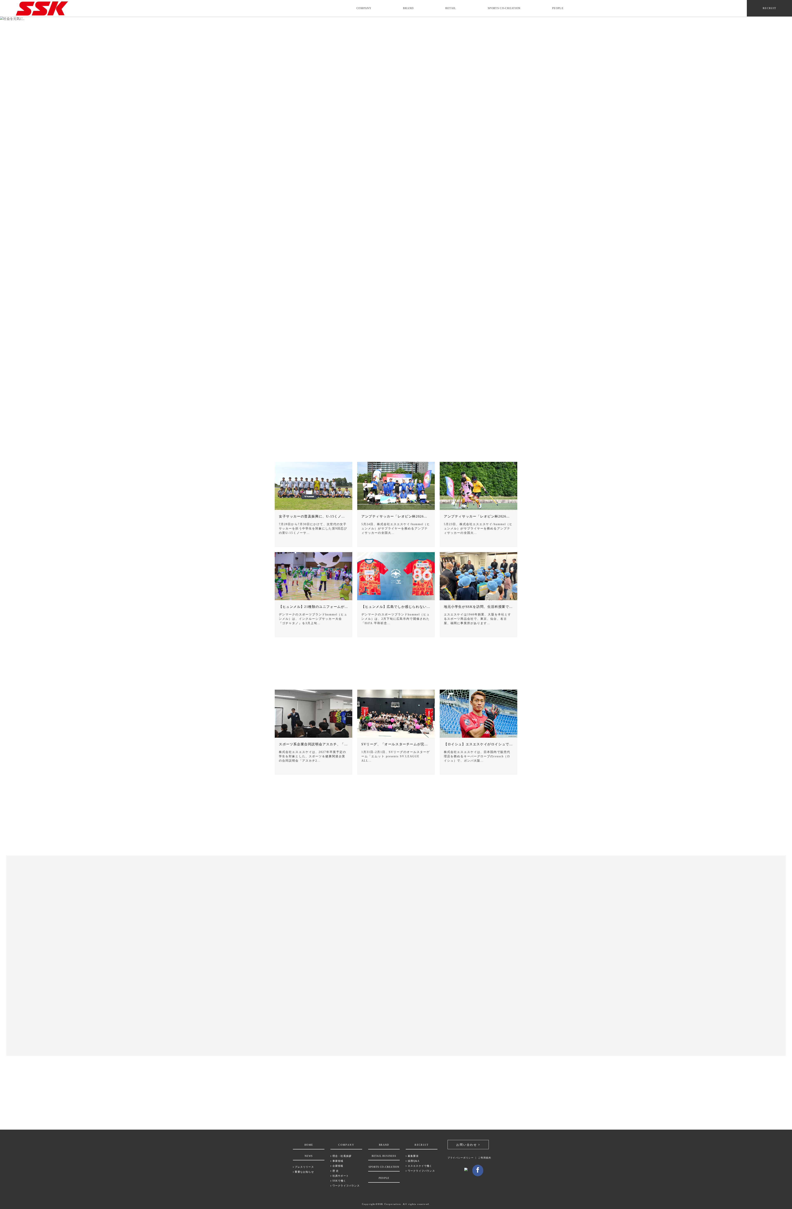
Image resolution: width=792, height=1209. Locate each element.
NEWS (309, 1156)
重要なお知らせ (304, 1171)
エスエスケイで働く (419, 1165)
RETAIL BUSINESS (384, 1156)
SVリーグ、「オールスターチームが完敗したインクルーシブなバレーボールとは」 (429, 744)
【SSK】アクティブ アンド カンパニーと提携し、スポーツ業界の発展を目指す (177, 896)
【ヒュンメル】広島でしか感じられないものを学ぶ (403, 606)
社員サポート (340, 1175)
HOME (308, 1144)
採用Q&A (413, 1161)
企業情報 (337, 1165)
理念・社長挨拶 (341, 1156)
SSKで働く (339, 1180)
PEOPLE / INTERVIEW (396, 679)
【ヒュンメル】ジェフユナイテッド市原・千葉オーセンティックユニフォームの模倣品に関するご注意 (195, 1019)
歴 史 (335, 1170)
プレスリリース (304, 1166)
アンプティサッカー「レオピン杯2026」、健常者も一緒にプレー (497, 516)
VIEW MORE (394, 652)
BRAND (408, 8)
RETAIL (450, 8)
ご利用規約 (484, 1157)
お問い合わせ (467, 1144)
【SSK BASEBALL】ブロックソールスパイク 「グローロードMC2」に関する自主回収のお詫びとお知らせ (200, 985)
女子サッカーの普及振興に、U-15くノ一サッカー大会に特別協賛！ (334, 516)
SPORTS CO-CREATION (504, 8)
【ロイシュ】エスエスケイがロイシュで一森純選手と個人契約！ (496, 744)
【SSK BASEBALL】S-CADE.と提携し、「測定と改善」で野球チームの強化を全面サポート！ (190, 913)
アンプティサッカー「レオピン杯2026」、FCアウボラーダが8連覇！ (417, 516)
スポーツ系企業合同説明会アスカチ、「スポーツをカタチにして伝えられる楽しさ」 (348, 744)
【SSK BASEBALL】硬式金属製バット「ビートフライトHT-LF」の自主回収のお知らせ (184, 1002)
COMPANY (363, 8)
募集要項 (412, 1156)
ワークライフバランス (345, 1185)
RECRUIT (769, 8)
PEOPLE (557, 8)
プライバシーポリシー (461, 1157)
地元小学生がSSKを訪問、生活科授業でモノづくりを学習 (491, 606)
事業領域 (337, 1161)
